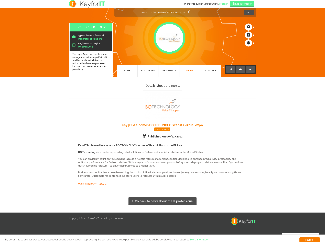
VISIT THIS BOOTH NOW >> (92, 184)
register (223, 4)
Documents (168, 70)
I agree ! (309, 239)
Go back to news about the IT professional (163, 201)
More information (199, 239)
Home (127, 70)
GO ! (249, 12)
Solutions (148, 70)
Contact (210, 70)
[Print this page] (240, 69)
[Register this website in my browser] (250, 69)
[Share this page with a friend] (230, 69)
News (189, 70)
